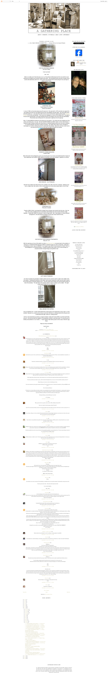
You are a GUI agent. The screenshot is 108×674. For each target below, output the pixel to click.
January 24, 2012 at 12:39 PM (48, 540)
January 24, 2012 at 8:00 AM (48, 432)
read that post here (50, 243)
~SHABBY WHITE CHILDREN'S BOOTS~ (31, 631)
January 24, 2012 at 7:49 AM (48, 415)
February (26, 621)
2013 (25, 606)
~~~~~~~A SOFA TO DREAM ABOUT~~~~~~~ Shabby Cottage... (35, 637)
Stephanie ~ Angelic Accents (46, 531)
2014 (25, 605)
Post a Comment (46, 590)
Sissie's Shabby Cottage (46, 555)
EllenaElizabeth (46, 353)
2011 (25, 655)
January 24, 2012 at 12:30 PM (48, 528)
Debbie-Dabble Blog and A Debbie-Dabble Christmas (47, 335)
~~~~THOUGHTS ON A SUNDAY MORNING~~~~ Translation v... (35, 635)
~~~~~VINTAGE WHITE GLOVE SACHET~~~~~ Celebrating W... (35, 623)
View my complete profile (81, 65)
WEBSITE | (45, 34)
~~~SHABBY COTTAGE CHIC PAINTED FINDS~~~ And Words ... (35, 649)
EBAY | (57, 34)
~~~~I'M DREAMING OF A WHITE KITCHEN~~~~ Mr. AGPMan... (35, 625)
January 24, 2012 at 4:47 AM (48, 357)
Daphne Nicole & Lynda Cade (46, 449)
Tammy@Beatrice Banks (47, 501)
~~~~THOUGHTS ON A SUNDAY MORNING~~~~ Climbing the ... (35, 627)
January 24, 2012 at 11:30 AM (48, 499)
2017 (25, 601)
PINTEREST (66, 34)
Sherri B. (47, 435)
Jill (46, 359)
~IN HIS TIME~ (27, 651)
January (26, 622)
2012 (25, 607)
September (26, 612)
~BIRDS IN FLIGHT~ (28, 645)
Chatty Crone (47, 578)
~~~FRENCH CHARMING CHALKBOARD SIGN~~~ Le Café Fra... (35, 634)
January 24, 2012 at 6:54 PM (48, 575)
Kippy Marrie (47, 462)
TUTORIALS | (51, 34)
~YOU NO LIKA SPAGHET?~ (29, 647)
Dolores (47, 584)
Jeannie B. (46, 537)
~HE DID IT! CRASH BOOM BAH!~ (30, 643)
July (26, 615)
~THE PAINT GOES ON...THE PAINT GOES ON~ (32, 652)
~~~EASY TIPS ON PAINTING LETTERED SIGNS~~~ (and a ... (34, 628)
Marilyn (47, 411)
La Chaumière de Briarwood (49, 330)
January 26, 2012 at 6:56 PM (48, 587)
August (26, 614)
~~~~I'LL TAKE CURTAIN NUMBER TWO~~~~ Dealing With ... (35, 633)
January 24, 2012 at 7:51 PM (48, 582)
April (26, 618)
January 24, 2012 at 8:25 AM (48, 439)
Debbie (47, 442)
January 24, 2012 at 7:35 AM (48, 409)
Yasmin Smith (47, 508)
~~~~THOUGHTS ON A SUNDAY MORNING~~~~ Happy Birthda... (35, 648)
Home (47, 592)
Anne (47, 418)
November (26, 610)
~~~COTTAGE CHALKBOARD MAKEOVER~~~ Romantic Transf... (35, 653)
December (26, 609)
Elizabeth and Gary (47, 542)
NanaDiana (46, 365)
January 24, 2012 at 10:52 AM (48, 460)
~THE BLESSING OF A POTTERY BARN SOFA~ (32, 636)
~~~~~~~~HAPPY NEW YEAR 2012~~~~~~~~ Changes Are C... (34, 654)
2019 (25, 599)
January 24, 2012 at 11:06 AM (48, 489)
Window (56, 330)
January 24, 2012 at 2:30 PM (48, 552)
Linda (47, 401)
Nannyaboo (47, 477)
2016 (25, 603)
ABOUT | (40, 34)
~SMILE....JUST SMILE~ (29, 639)
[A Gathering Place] (78, 55)
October (26, 611)
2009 (25, 658)
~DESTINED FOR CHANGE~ (29, 630)
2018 (25, 600)
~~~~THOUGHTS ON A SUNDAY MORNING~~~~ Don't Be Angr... (35, 642)
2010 (25, 657)
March (26, 619)
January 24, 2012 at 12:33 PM (48, 534)
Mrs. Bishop (47, 492)
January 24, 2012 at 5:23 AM (48, 363)
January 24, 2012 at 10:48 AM (48, 447)
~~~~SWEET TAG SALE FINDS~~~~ (30, 640)
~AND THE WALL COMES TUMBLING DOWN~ (32, 646)
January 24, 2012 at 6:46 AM (48, 398)
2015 (25, 604)
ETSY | (61, 34)
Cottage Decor (41, 330)
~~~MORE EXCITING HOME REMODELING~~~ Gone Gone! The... (35, 641)
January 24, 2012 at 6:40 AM (48, 369)
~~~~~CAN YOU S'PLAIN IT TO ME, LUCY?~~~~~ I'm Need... (34, 624)
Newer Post (24, 592)
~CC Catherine (47, 372)
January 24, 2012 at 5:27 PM (48, 566)
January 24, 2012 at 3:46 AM (48, 350)
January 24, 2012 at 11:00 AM (48, 474)
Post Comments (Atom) (48, 594)
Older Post (68, 592)
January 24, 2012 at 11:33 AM (48, 505)
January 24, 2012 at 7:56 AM (48, 422)
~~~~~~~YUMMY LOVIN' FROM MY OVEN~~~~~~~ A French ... (35, 629)
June (26, 616)
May (26, 617)
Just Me (47, 425)
